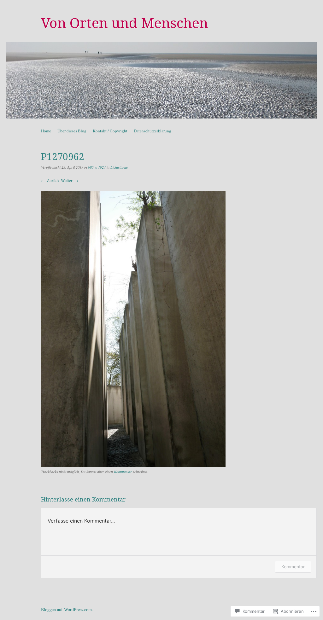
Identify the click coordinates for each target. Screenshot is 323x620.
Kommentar (123, 471)
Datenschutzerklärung (152, 131)
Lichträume (119, 167)
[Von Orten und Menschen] (161, 80)
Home (46, 131)
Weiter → (69, 180)
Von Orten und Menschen (124, 23)
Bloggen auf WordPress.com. (67, 609)
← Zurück (50, 180)
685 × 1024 (97, 167)
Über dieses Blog (71, 131)
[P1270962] (133, 465)
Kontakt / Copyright (110, 131)
